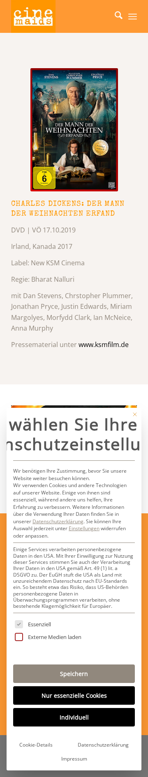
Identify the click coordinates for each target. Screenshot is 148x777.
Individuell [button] (74, 717)
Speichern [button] (74, 674)
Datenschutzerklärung (57, 521)
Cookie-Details (36, 744)
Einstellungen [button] (84, 528)
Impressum (74, 758)
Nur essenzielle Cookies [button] (74, 695)
